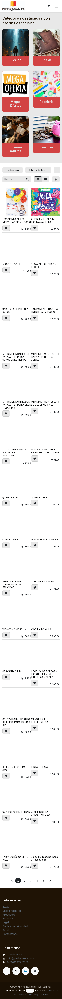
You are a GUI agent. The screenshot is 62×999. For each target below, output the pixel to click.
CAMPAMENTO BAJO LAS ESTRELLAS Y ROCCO (45, 310)
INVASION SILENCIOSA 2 (44, 539)
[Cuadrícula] (38, 179)
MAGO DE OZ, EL (11, 264)
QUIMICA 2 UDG (10, 497)
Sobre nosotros (11, 910)
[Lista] (45, 179)
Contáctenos (10, 934)
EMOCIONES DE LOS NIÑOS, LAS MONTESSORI (16, 220)
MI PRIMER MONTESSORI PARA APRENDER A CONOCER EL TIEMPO (16, 357)
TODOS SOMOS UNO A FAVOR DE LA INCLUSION (45, 451)
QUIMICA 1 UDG (39, 497)
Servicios (7, 918)
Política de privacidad (15, 926)
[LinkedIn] (25, 971)
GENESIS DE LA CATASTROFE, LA (40, 813)
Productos (8, 914)
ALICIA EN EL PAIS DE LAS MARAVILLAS (43, 220)
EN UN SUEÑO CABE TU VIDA (15, 858)
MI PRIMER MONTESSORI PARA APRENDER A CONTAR (45, 357)
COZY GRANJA (10, 539)
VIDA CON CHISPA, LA (14, 629)
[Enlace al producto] (15, 42)
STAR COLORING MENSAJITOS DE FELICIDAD (11, 584)
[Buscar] (27, 179)
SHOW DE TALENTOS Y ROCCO (43, 265)
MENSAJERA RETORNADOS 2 (40, 720)
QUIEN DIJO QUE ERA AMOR (13, 768)
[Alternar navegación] (56, 6)
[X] (16, 971)
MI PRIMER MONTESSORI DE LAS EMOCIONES (45, 403)
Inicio (5, 907)
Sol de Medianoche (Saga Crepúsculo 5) (44, 858)
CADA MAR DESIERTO (43, 581)
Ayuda (6, 930)
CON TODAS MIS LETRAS (16, 812)
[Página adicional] (35, 971)
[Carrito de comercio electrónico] (49, 6)
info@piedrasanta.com (20, 958)
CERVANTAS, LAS (12, 671)
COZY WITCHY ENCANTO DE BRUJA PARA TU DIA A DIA (16, 722)
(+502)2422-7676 (18, 962)
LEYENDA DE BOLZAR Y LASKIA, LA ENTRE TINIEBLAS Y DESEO (44, 674)
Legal (5, 922)
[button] (6, 228)
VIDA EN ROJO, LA (41, 629)
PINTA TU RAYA (39, 767)
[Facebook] (6, 971)
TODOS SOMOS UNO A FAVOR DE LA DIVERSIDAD (14, 452)
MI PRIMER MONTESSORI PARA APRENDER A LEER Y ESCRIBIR (16, 404)
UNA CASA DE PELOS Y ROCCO (15, 310)
